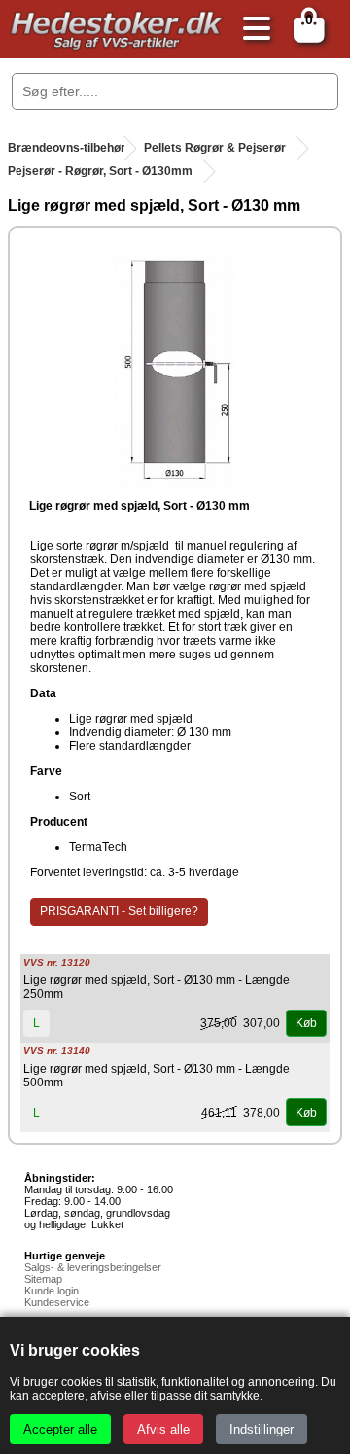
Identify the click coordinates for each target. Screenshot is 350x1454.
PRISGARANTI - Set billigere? (119, 911)
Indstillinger (261, 1429)
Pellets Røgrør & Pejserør (215, 148)
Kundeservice (56, 1302)
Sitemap (43, 1279)
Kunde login (51, 1290)
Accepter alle (60, 1429)
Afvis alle (163, 1429)
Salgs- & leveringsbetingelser (92, 1267)
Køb (306, 1023)
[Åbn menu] (251, 29)
